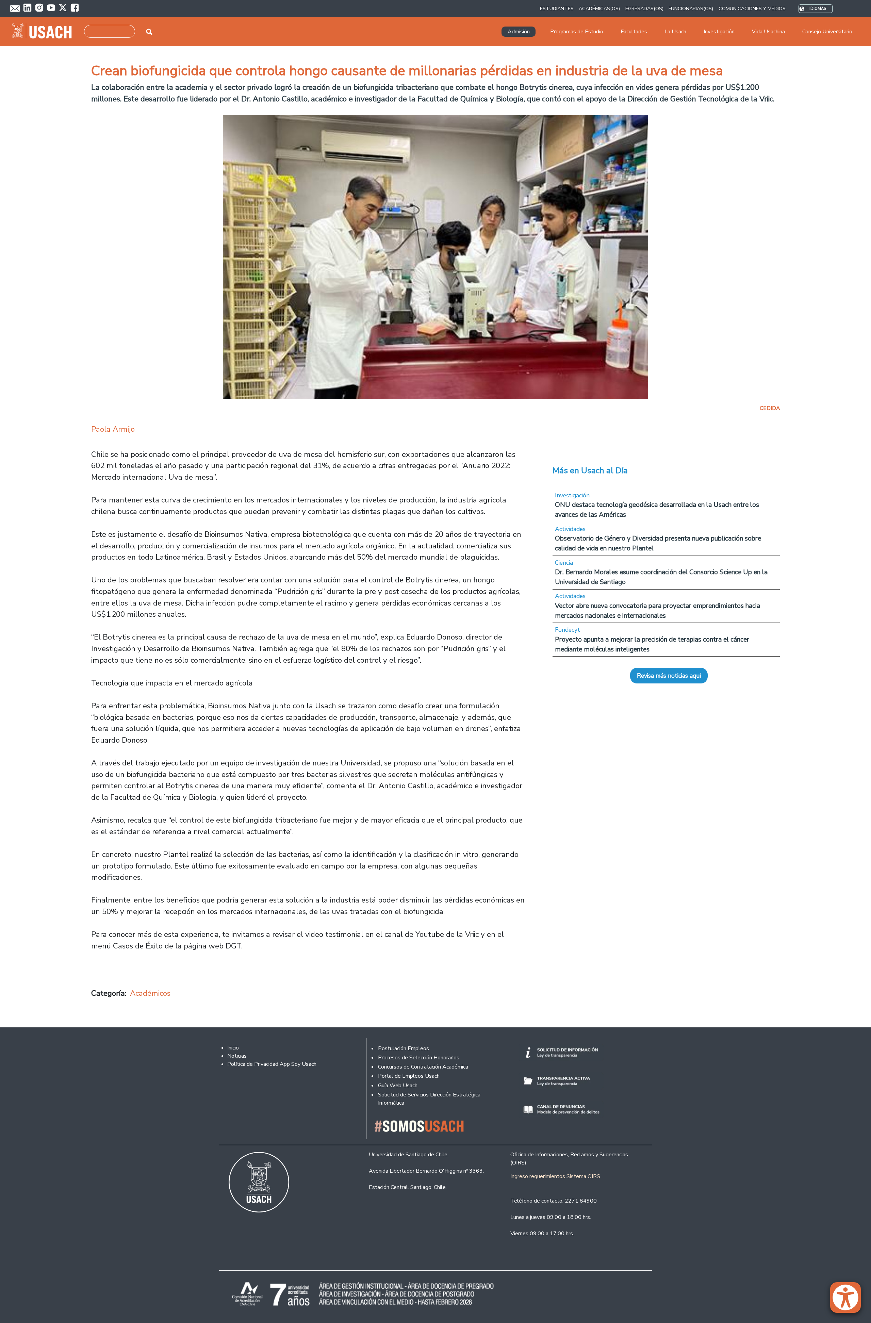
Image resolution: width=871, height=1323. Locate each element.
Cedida (770, 408)
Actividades (570, 529)
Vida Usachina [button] (768, 31)
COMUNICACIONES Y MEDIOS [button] (752, 8)
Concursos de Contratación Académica (423, 1067)
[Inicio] (45, 31)
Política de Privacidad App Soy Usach (271, 1064)
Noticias (237, 1056)
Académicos (150, 993)
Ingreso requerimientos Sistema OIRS (555, 1176)
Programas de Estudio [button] (576, 31)
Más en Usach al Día (590, 470)
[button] (849, 1300)
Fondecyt (567, 630)
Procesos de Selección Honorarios (418, 1057)
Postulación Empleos (403, 1048)
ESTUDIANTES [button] (557, 8)
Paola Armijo (113, 429)
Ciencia (564, 563)
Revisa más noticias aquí (669, 676)
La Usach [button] (675, 31)
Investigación (572, 495)
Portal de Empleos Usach (409, 1076)
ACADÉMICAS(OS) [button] (599, 8)
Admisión (519, 31)
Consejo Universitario (827, 31)
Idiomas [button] (817, 8)
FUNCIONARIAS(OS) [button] (691, 8)
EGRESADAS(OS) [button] (644, 8)
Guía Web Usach (397, 1085)
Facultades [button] (634, 31)
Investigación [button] (719, 31)
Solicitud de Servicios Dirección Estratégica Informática (429, 1099)
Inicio (233, 1048)
